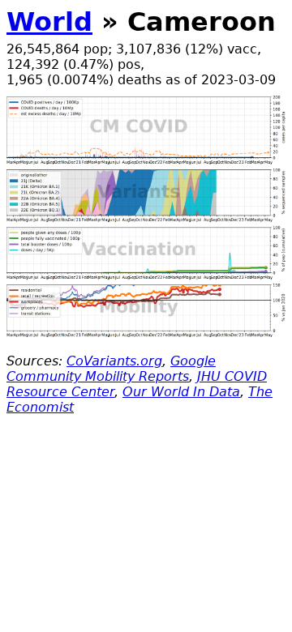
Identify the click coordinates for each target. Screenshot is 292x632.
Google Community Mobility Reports (111, 368)
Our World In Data (181, 391)
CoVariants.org (114, 361)
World (49, 21)
